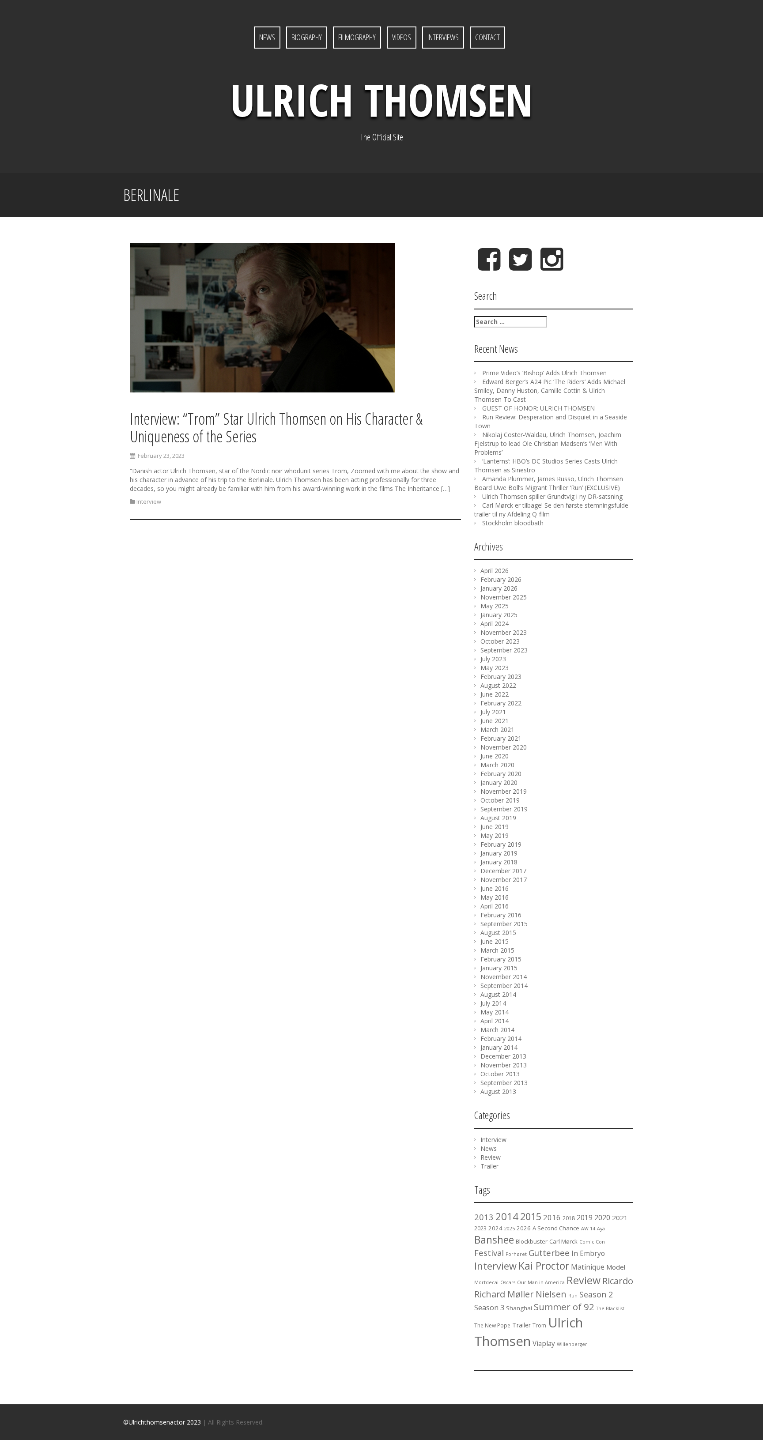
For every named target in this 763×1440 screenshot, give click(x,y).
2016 (552, 1217)
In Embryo (588, 1253)
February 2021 (500, 738)
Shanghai (519, 1308)
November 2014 (503, 977)
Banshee (494, 1240)
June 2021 (494, 720)
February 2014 (500, 1038)
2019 (585, 1217)
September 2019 (504, 809)
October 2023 (500, 641)
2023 (480, 1228)
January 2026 (498, 588)
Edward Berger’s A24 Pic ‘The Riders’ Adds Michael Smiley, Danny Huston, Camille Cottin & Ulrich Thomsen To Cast (549, 390)
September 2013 (504, 1082)
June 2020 (494, 756)
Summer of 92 (564, 1307)
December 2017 (503, 871)
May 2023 (494, 667)
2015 (530, 1216)
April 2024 (494, 623)
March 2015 (497, 950)
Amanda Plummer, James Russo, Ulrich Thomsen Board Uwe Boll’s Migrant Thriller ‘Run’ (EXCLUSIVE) (548, 483)
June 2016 (494, 888)
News (267, 37)
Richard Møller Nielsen (520, 1294)
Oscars (507, 1282)
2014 (506, 1216)
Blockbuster (532, 1241)
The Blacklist (610, 1308)
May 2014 (494, 1012)
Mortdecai (486, 1282)
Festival (489, 1252)
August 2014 (498, 994)
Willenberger (572, 1344)
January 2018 (498, 862)
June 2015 (494, 941)
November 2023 (503, 632)
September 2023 (504, 650)
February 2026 (500, 579)
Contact (487, 37)
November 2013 (503, 1065)
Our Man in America (541, 1282)
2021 (620, 1217)
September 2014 (504, 985)
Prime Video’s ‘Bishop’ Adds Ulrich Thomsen (544, 373)
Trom (539, 1325)
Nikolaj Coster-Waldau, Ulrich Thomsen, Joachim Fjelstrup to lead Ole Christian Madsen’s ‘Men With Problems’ (547, 443)
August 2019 (498, 818)
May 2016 (494, 897)
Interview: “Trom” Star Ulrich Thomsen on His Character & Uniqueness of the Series (276, 427)
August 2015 (498, 932)
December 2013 (503, 1056)
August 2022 (498, 685)
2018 (569, 1218)
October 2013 (500, 1074)
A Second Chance (556, 1228)
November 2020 (503, 747)
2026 (524, 1228)
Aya (601, 1228)
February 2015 (500, 959)
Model (615, 1267)
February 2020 (500, 773)
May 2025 (494, 606)
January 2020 (498, 782)
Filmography (357, 37)
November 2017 (503, 879)
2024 (495, 1228)
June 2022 (494, 694)
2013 (484, 1216)
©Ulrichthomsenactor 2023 (162, 1422)
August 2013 (498, 1091)
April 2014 (494, 1021)
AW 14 (588, 1228)
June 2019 (494, 826)
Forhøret (516, 1254)
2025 (509, 1228)
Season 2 (596, 1294)
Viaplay (544, 1343)
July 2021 (493, 712)
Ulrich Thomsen (381, 99)
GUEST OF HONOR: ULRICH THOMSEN (538, 408)
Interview (148, 501)
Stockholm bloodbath (513, 523)
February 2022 (500, 703)
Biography (306, 37)
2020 (602, 1217)
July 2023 (493, 659)
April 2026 (494, 570)
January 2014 (498, 1047)
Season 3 (489, 1307)
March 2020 (497, 765)
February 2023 (500, 676)
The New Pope (492, 1325)
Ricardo (617, 1281)
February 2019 (500, 844)
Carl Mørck (563, 1241)
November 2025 (503, 597)
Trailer (489, 1166)
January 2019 (498, 853)
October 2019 (500, 800)
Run (573, 1296)
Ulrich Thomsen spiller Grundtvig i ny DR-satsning (552, 496)
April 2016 (494, 906)
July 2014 (493, 1003)
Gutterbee (549, 1252)
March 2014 (497, 1029)
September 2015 (504, 924)
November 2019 (503, 791)
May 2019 (494, 835)
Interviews (443, 37)
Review (490, 1157)
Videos (401, 37)
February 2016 (500, 915)
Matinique (587, 1267)
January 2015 (498, 968)
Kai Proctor (543, 1266)
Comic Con (592, 1242)
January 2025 (498, 615)
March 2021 (497, 729)
